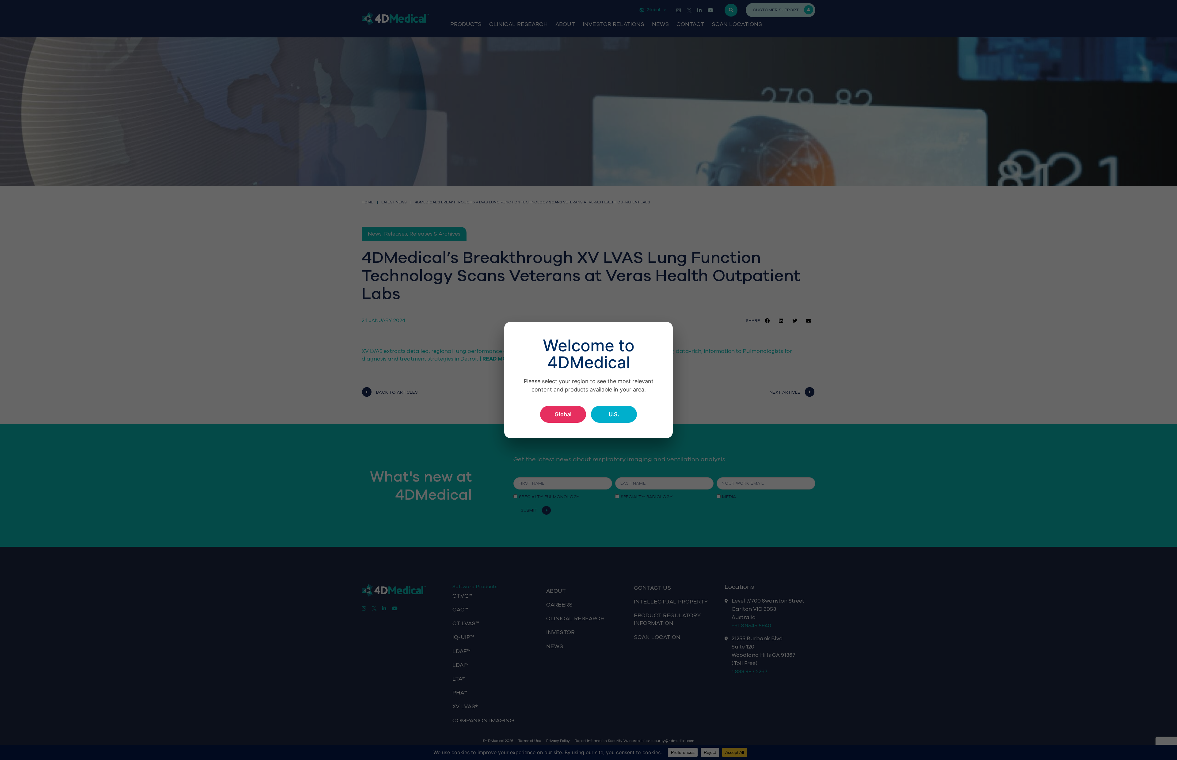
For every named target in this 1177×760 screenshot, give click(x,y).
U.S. (614, 414)
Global (563, 414)
